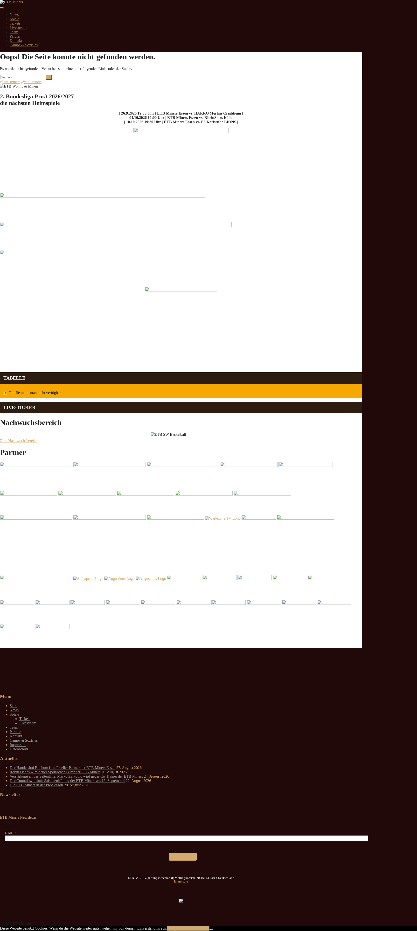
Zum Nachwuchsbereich (18, 441)
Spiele (14, 19)
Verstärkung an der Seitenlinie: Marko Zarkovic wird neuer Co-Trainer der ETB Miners (76, 776)
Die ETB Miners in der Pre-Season (36, 785)
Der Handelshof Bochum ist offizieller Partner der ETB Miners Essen (62, 768)
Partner (15, 36)
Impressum (18, 745)
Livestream (18, 28)
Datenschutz (19, 749)
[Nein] (211, 929)
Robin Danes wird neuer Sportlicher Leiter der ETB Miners (55, 772)
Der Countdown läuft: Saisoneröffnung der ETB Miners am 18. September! (67, 781)
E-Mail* (10, 833)
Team (14, 32)
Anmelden (182, 857)
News (14, 15)
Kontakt (16, 41)
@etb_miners (10, 82)
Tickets (15, 23)
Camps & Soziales (24, 45)
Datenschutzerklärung (192, 928)
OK (171, 928)
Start (13, 706)
